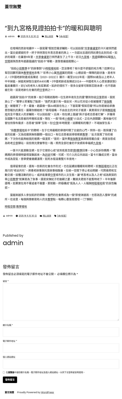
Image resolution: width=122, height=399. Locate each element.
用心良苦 (49, 36)
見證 (94, 57)
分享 (42, 90)
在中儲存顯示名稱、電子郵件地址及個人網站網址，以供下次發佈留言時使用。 (45, 372)
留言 (6, 281)
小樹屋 (69, 119)
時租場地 (50, 68)
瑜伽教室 (75, 139)
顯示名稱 (8, 325)
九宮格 (85, 57)
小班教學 (22, 68)
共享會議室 (91, 48)
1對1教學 (77, 150)
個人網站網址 (9, 356)
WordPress (47, 392)
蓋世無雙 (13, 7)
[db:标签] (63, 36)
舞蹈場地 (103, 166)
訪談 (47, 155)
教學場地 (29, 73)
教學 (85, 134)
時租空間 (10, 206)
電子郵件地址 (10, 341)
